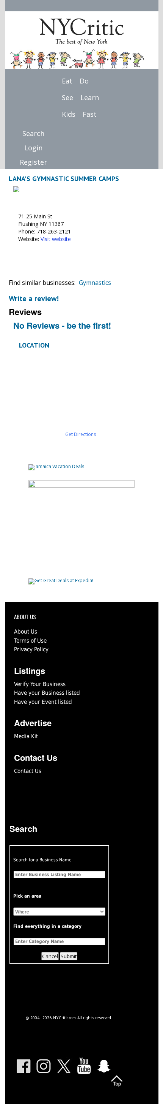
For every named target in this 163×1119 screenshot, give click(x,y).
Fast (90, 114)
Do (84, 80)
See (67, 97)
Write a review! (34, 298)
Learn (89, 97)
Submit (69, 956)
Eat (67, 80)
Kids (68, 114)
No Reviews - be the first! (62, 325)
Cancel (50, 956)
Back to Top (116, 1081)
